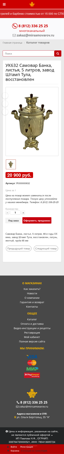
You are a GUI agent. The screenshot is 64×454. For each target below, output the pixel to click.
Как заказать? (32, 289)
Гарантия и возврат (32, 302)
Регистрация (26, 446)
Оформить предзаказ (36, 220)
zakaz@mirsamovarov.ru (33, 406)
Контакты (32, 306)
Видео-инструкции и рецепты (32, 328)
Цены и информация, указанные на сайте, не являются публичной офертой (33, 432)
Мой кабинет (32, 337)
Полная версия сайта (32, 341)
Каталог (32, 319)
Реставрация (32, 332)
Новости (32, 293)
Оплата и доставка (32, 323)
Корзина (15, 450)
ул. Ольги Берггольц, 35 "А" (33, 417)
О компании (32, 297)
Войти (14, 446)
